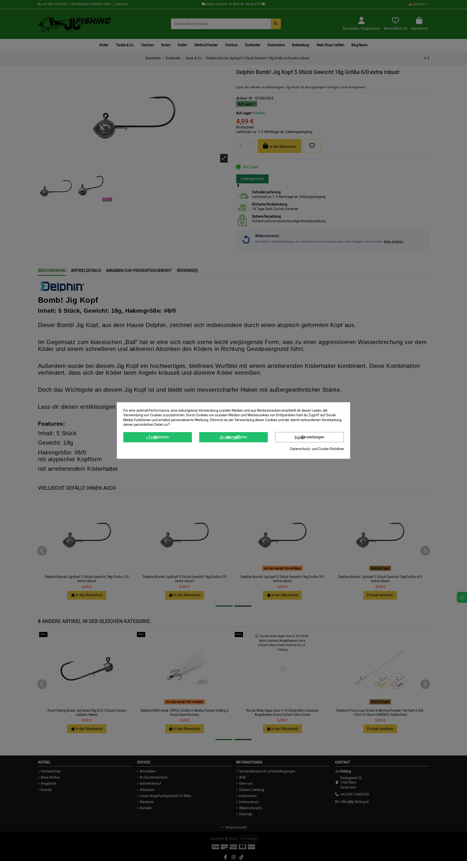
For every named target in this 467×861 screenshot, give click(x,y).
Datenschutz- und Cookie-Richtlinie (317, 449)
